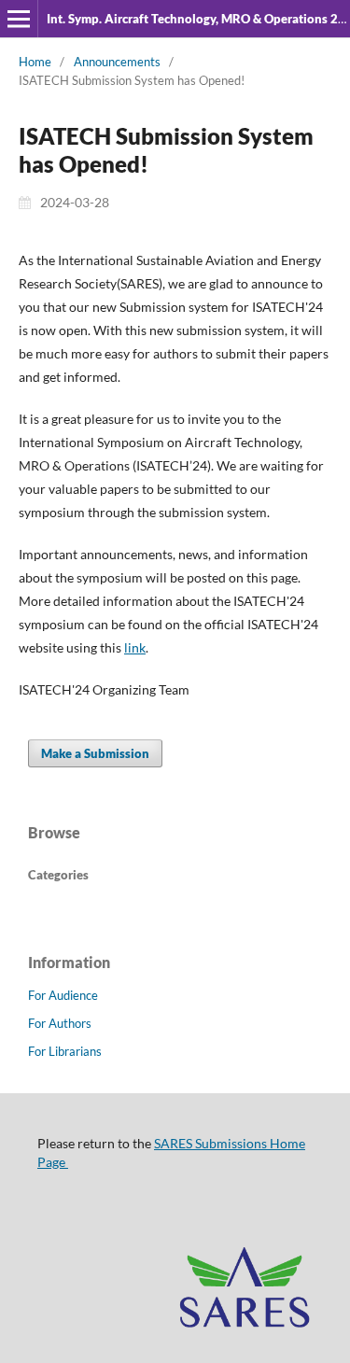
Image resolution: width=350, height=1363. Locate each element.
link (135, 647)
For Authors (59, 1023)
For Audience (63, 995)
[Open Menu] (18, 18)
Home (35, 61)
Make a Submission (95, 753)
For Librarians (65, 1051)
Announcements (117, 61)
